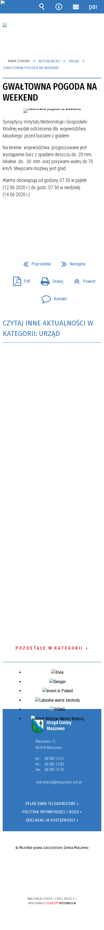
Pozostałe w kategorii (49, 648)
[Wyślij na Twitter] (51, 229)
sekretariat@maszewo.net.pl (58, 782)
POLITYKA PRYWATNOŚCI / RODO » (52, 812)
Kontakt (52, 297)
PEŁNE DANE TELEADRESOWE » (52, 803)
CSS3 (51, 883)
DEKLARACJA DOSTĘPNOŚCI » (52, 820)
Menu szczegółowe (76, 7)
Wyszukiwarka (42, 7)
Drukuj (50, 280)
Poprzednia (35, 262)
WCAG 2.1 (68, 883)
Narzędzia (59, 7)
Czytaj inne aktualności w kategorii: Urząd (48, 328)
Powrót (82, 280)
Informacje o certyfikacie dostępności (52, 864)
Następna (71, 262)
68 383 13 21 (54, 758)
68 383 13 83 (54, 764)
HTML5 (43, 883)
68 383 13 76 (54, 769)
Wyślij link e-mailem (61, 229)
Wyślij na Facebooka (42, 229)
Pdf (19, 280)
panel (93, 6)
